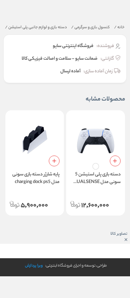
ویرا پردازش (34, 266)
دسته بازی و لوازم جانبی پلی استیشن (36, 27)
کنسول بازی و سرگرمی (90, 27)
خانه (119, 27)
